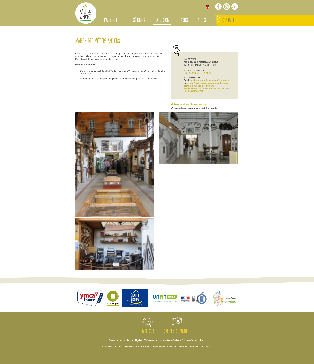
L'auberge (111, 21)
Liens (121, 340)
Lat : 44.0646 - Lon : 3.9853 (197, 73)
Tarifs (183, 21)
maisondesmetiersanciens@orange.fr (210, 80)
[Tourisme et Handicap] (135, 298)
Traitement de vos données (157, 340)
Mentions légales (134, 340)
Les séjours (136, 21)
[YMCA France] (90, 298)
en (207, 7)
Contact (228, 21)
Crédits (175, 340)
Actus (201, 21)
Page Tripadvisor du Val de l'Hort (234, 6)
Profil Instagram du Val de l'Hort (226, 6)
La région (162, 21)
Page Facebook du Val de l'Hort (218, 6)
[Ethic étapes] (113, 298)
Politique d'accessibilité (192, 340)
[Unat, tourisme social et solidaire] (165, 298)
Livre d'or (147, 331)
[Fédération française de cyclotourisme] (224, 298)
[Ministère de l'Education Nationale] (194, 298)
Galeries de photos (176, 331)
